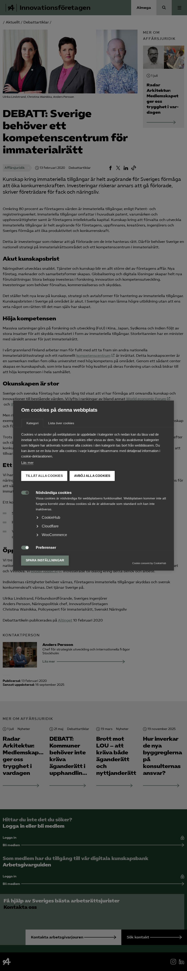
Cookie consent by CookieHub (149, 563)
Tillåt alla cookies (44, 476)
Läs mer (27, 463)
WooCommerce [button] (54, 535)
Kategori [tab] (32, 423)
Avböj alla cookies (92, 476)
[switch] (22, 492)
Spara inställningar (45, 560)
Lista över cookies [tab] (61, 423)
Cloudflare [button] (50, 526)
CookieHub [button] (51, 517)
